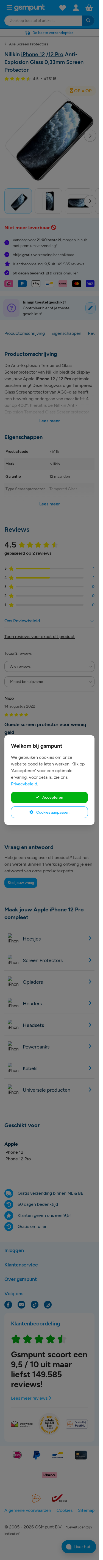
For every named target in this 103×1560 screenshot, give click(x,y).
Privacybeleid (24, 784)
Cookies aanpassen (52, 812)
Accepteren (52, 797)
